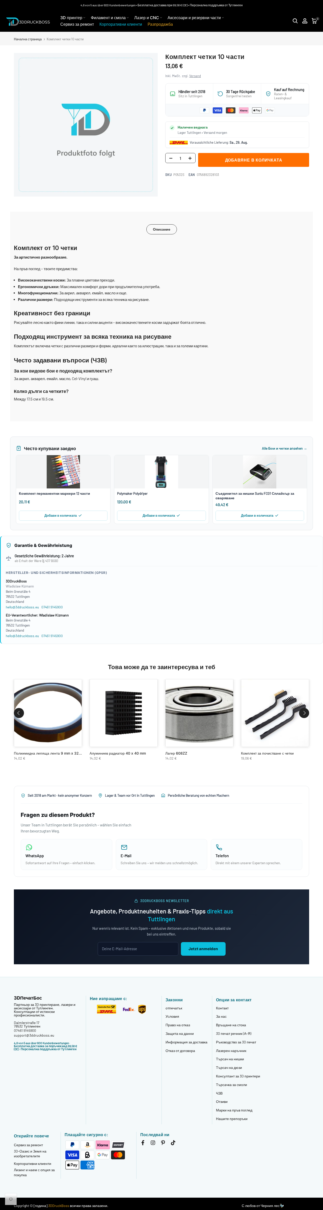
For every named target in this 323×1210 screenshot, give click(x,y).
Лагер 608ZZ (176, 753)
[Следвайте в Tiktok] (173, 1143)
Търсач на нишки (230, 1059)
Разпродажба (160, 24)
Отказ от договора (180, 1050)
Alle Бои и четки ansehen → (284, 448)
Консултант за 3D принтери (238, 1076)
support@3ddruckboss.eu (34, 1035)
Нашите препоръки (232, 1118)
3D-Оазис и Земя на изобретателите (30, 1153)
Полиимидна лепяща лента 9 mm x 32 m (48, 753)
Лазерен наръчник (231, 1050)
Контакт (222, 1008)
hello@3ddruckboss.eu (22, 607)
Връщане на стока (231, 1025)
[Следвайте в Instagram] (152, 1143)
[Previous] (19, 713)
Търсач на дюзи (229, 1067)
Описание (161, 229)
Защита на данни (180, 1033)
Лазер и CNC (146, 17)
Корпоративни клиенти (120, 24)
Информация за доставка (186, 1042)
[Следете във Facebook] (142, 1143)
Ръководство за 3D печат (236, 1042)
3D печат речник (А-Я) (233, 1033)
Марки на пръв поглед (234, 1110)
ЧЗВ (219, 1093)
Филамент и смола (108, 17)
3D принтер (71, 17)
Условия (172, 1016)
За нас (221, 1016)
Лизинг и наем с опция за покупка (34, 1172)
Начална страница (28, 39)
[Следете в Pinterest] (163, 1143)
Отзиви (222, 1101)
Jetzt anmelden (203, 948)
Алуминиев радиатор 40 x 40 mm (118, 753)
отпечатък (174, 1008)
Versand (195, 76)
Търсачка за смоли (231, 1084)
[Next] (304, 713)
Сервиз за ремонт (77, 24)
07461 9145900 (52, 607)
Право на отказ (178, 1025)
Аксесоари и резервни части (194, 17)
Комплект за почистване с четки (267, 753)
